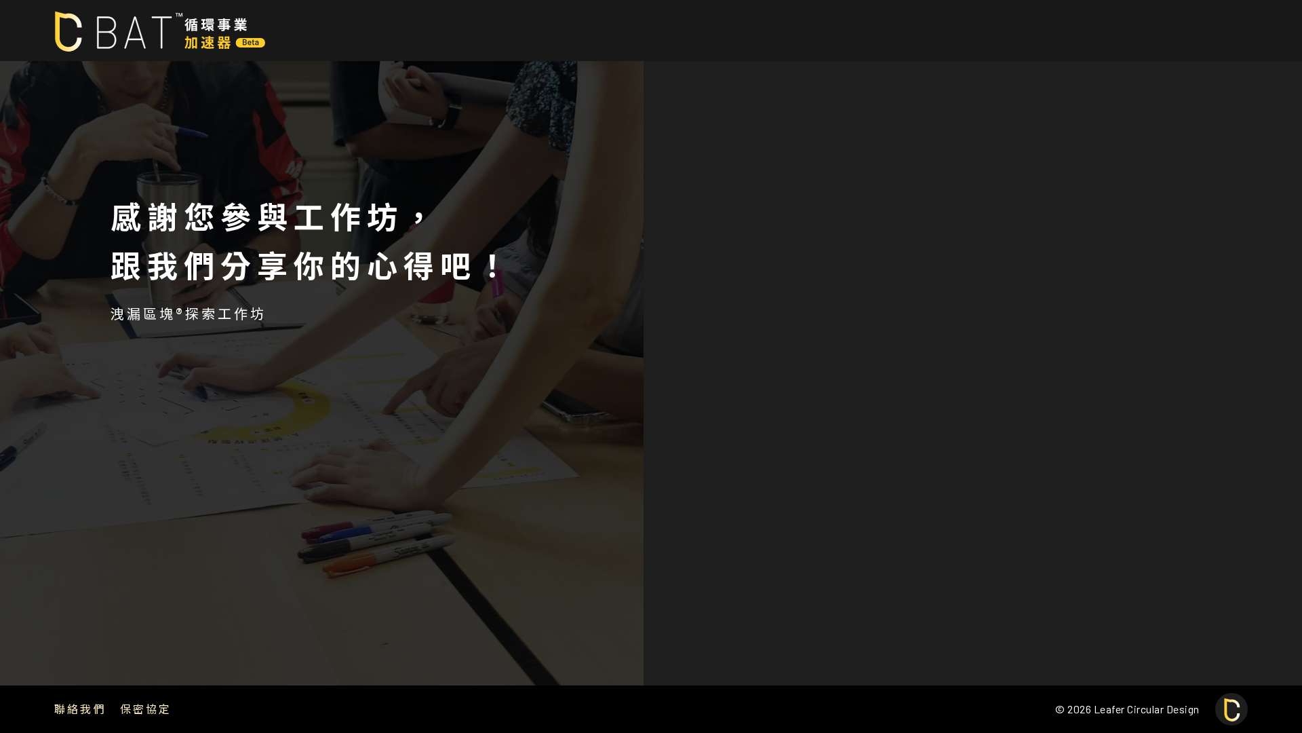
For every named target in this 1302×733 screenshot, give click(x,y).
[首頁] (159, 30)
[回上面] (1231, 709)
